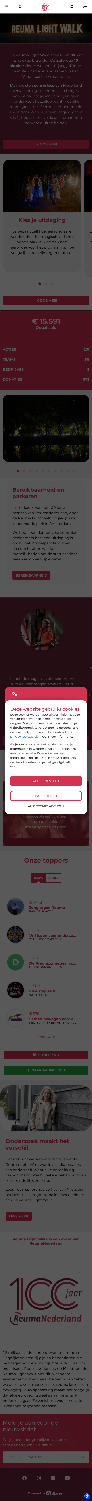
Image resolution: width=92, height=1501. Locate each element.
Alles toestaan (46, 781)
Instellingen (46, 796)
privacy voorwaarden (25, 736)
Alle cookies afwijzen (46, 806)
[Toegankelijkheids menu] (87, 1496)
